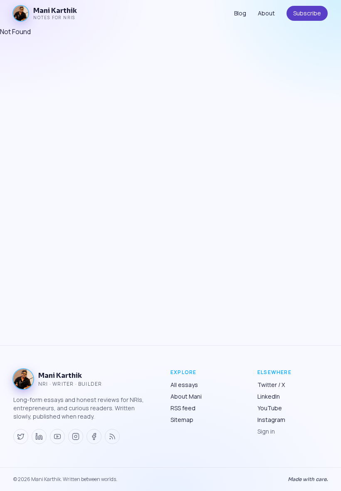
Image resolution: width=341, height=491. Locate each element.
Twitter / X (271, 385)
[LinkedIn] (39, 436)
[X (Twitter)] (20, 436)
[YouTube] (57, 436)
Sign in (266, 431)
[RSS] (112, 436)
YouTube (269, 408)
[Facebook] (93, 436)
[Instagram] (75, 436)
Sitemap (181, 420)
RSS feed (182, 408)
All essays (184, 385)
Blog (240, 13)
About (266, 13)
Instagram (271, 420)
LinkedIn (268, 396)
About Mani (186, 396)
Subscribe (307, 13)
